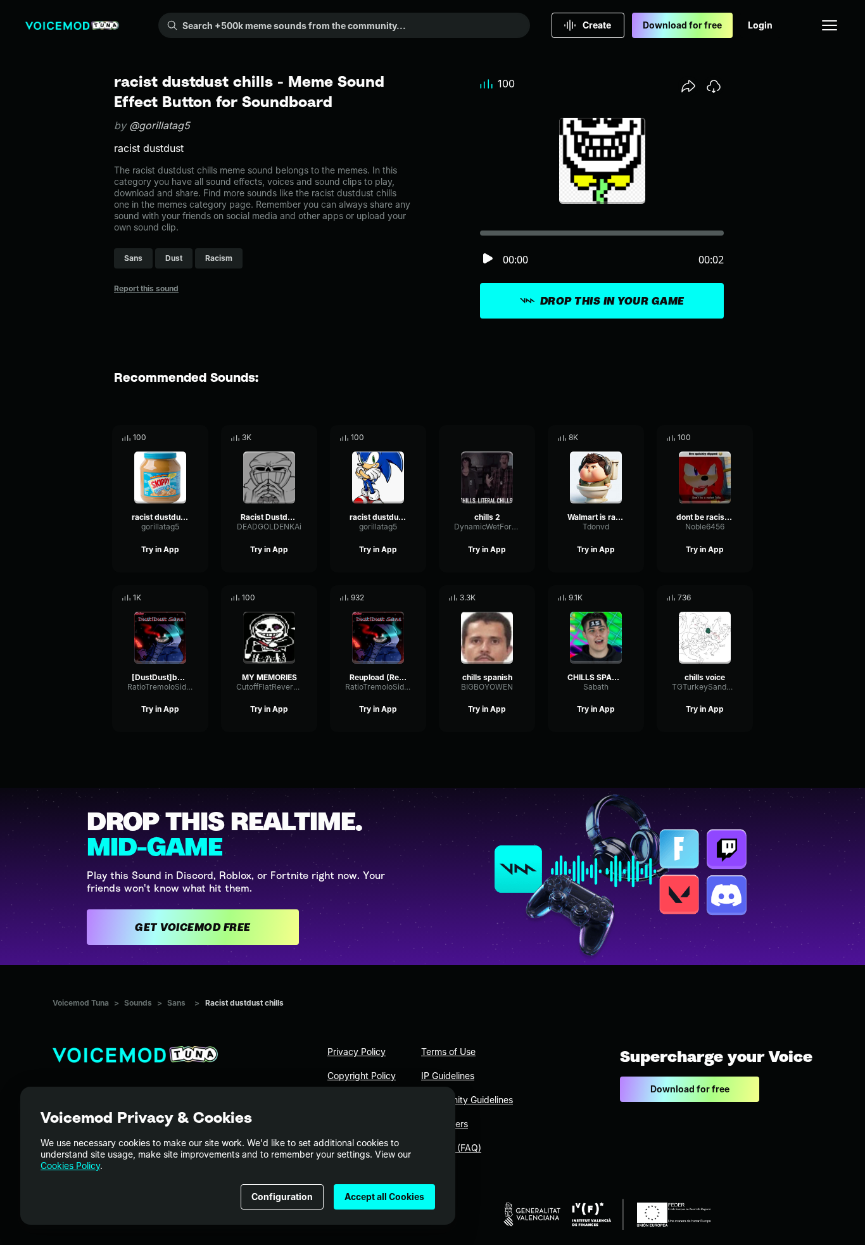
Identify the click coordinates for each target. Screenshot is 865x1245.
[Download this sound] (714, 86)
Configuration (282, 1196)
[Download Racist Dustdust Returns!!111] (307, 437)
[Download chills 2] (525, 437)
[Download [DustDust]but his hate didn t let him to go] (198, 597)
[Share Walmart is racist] (616, 437)
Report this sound (146, 288)
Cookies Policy (70, 1165)
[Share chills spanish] (507, 597)
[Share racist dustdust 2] (181, 437)
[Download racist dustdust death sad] (416, 437)
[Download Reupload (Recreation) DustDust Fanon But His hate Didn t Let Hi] (416, 597)
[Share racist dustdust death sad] (399, 437)
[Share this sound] (688, 86)
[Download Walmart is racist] (634, 437)
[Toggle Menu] (829, 25)
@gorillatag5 (159, 125)
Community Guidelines (467, 1099)
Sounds (138, 1003)
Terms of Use (448, 1051)
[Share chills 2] (507, 437)
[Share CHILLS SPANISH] (616, 597)
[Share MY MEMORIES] (290, 597)
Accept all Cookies (384, 1196)
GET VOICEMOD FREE (193, 927)
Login (760, 25)
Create (597, 25)
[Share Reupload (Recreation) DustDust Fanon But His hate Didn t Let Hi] (399, 597)
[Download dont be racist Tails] (743, 437)
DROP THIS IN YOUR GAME (612, 300)
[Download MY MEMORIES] (307, 597)
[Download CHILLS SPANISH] (634, 597)
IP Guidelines (447, 1075)
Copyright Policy (361, 1075)
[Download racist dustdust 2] (198, 437)
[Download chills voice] (743, 597)
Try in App (160, 549)
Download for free (682, 25)
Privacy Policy (356, 1051)
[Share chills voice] (725, 597)
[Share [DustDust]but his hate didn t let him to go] (181, 597)
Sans (176, 1003)
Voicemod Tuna (81, 1003)
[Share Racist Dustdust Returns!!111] (290, 437)
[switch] (487, 259)
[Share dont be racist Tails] (725, 437)
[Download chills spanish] (525, 597)
